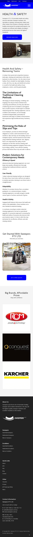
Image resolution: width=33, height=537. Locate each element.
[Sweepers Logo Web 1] (13, 5)
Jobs (3, 466)
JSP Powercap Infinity (7, 487)
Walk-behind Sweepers (8, 435)
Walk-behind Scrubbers (8, 448)
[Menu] (28, 5)
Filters (3, 489)
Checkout (24, 1)
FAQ (3, 468)
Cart (19, 1)
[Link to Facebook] (29, 535)
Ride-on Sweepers (6, 438)
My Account (14, 1)
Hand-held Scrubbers (7, 446)
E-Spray (4, 484)
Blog (3, 471)
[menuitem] (9, 1)
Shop (8, 1)
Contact (4, 473)
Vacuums (4, 482)
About (3, 463)
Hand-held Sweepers (7, 432)
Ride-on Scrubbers (7, 451)
